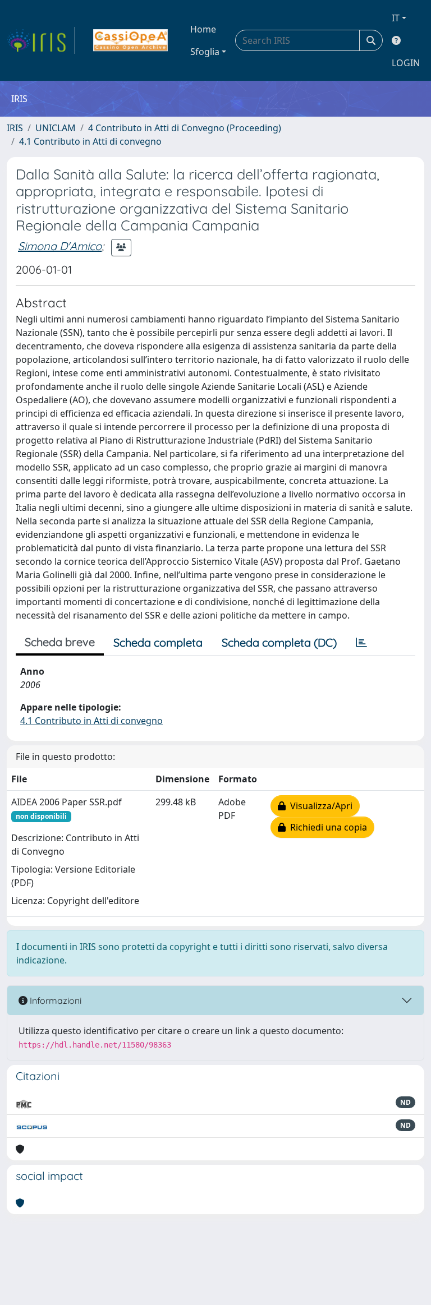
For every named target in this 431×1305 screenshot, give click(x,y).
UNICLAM (55, 128)
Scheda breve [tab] (60, 642)
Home (203, 29)
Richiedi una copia (326, 827)
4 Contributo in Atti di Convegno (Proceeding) (184, 128)
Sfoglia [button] (204, 51)
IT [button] (396, 18)
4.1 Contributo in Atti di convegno (90, 141)
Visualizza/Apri (319, 806)
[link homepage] (41, 40)
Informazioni (54, 1000)
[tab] (361, 642)
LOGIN (406, 63)
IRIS (15, 128)
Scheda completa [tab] (158, 642)
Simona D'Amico (60, 246)
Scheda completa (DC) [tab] (279, 642)
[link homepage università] (130, 40)
